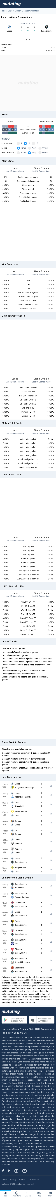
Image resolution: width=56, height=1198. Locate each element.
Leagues (28, 1196)
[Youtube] (26, 1170)
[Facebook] (5, 1170)
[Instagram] (19, 1170)
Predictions (17, 1196)
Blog (39, 1196)
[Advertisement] (28, 83)
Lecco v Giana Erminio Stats (27, 11)
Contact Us (34, 1179)
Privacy (13, 1179)
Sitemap (22, 1179)
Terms (4, 1179)
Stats (5, 1196)
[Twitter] (11, 1170)
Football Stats (6, 11)
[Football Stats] (11, 4)
